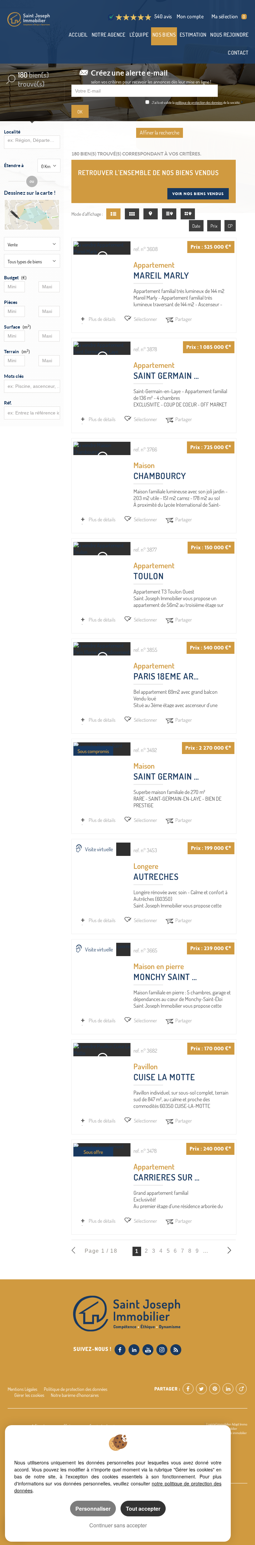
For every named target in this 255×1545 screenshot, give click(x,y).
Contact (238, 52)
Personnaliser (93, 1508)
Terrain (17, 351)
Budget (11, 277)
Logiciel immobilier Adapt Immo (227, 1424)
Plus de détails (102, 319)
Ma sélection (228, 16)
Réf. (8, 402)
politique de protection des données (198, 102)
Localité (12, 131)
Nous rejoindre (229, 34)
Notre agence (109, 34)
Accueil (78, 34)
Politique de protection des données (75, 1389)
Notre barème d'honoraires (75, 1395)
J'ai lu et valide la (163, 102)
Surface (17, 327)
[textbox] (31, 140)
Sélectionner (145, 319)
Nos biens (164, 34)
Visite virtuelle (99, 849)
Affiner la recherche (159, 132)
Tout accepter (143, 1508)
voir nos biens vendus (198, 193)
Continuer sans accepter (118, 1525)
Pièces (10, 302)
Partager (183, 319)
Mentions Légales (22, 1389)
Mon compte (190, 16)
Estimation (193, 34)
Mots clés (14, 376)
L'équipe (139, 34)
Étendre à (14, 165)
